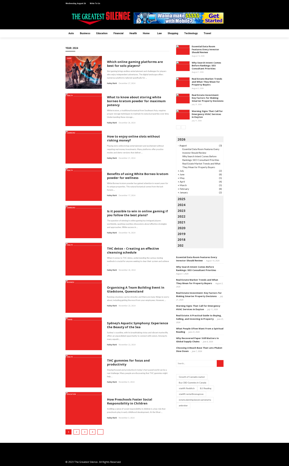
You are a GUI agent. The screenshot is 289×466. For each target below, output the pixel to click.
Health (133, 33)
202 (180, 245)
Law (159, 33)
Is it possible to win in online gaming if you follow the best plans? (137, 213)
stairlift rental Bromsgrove (191, 394)
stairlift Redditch (187, 388)
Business (85, 33)
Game (69, 58)
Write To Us (95, 3)
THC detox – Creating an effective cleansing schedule (133, 250)
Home (146, 33)
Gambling (71, 133)
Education (101, 33)
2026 (181, 139)
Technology (191, 33)
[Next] (183, 127)
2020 (181, 228)
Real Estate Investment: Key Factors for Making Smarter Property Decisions (208, 97)
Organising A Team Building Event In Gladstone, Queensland (135, 289)
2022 (181, 216)
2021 (181, 222)
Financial (118, 33)
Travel (207, 33)
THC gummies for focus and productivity (128, 362)
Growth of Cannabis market (192, 377)
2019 (181, 233)
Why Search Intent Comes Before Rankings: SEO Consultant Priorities (206, 65)
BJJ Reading (205, 388)
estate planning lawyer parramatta (195, 399)
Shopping (173, 33)
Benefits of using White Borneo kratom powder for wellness (137, 176)
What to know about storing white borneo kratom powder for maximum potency (136, 101)
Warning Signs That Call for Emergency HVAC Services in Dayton (207, 114)
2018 (181, 239)
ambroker (183, 405)
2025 (181, 199)
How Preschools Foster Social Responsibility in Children (129, 401)
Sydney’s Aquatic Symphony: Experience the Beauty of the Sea (137, 325)
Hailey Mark (112, 83)
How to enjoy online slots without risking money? (133, 138)
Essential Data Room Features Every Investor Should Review (205, 49)
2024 (181, 204)
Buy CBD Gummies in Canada (192, 382)
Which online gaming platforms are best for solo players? (135, 64)
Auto (71, 33)
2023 (181, 210)
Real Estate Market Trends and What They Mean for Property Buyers (207, 81)
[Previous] (178, 127)
